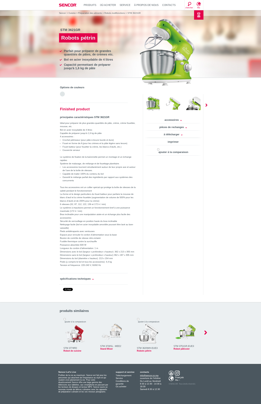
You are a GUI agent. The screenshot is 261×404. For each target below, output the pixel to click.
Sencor (62, 13)
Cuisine (72, 13)
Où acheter (108, 5)
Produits (90, 5)
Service (125, 5)
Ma (198, 7)
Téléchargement (123, 375)
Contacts (169, 5)
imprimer (173, 141)
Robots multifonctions (114, 13)
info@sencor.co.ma (149, 375)
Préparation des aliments (90, 13)
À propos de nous (146, 5)
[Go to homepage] (68, 5)
